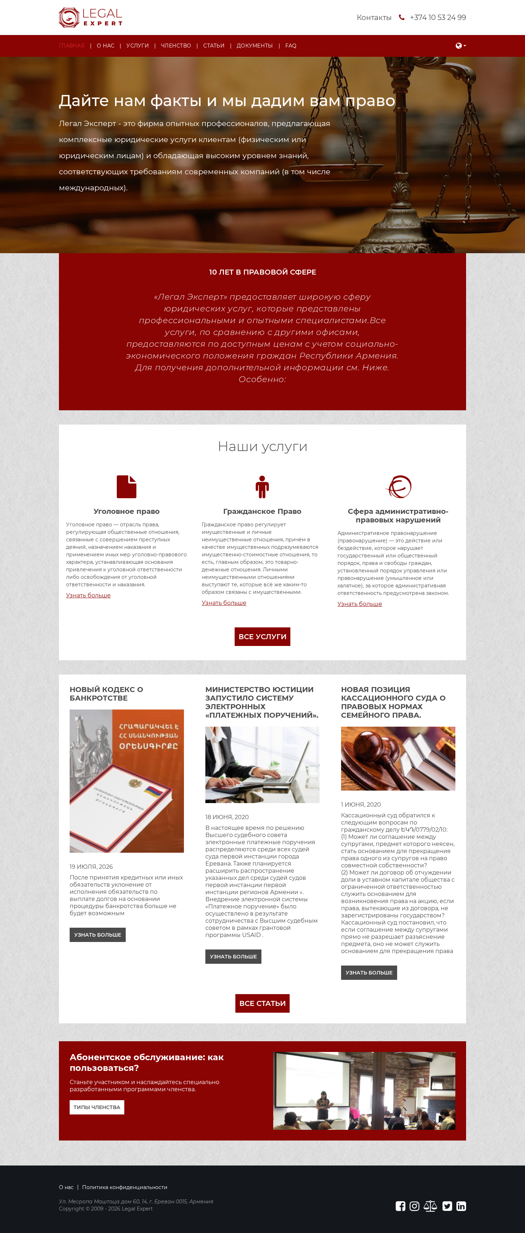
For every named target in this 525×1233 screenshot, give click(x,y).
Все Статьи (262, 1003)
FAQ (291, 45)
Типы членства (97, 1107)
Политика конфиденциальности (125, 1187)
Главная (72, 45)
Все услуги (262, 636)
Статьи (214, 45)
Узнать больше (97, 935)
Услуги (137, 45)
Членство (176, 45)
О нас (105, 45)
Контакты (374, 17)
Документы (255, 45)
